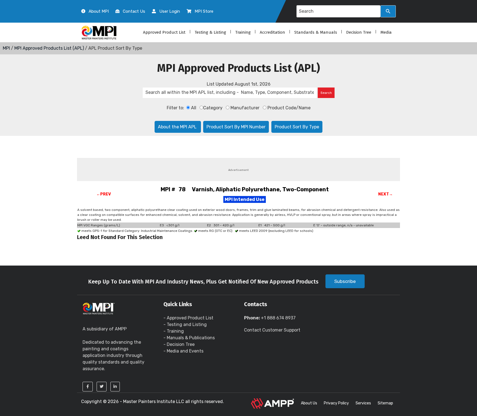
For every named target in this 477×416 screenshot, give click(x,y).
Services (363, 403)
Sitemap (385, 403)
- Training (173, 331)
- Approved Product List (188, 317)
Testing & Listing (210, 32)
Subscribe (345, 281)
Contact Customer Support (272, 330)
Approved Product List (164, 32)
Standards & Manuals (315, 32)
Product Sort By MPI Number (236, 126)
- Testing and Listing (185, 324)
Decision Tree (358, 32)
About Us (309, 403)
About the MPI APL (178, 126)
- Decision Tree (179, 344)
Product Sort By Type (297, 126)
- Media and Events (183, 351)
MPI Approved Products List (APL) (49, 48)
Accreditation (272, 32)
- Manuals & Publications (189, 337)
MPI (6, 48)
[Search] (388, 11)
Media (386, 32)
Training (243, 32)
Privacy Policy (336, 403)
